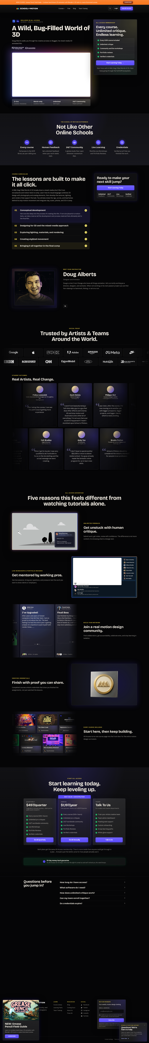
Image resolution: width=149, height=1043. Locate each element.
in (65, 306)
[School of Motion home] (27, 8)
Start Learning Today (115, 63)
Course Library (57, 1005)
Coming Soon (71, 1007)
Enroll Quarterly (40, 840)
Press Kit (70, 1013)
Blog (74, 8)
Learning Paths (58, 1007)
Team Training (83, 8)
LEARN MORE (128, 2)
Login (116, 8)
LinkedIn (86, 1013)
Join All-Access (126, 8)
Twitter (85, 1007)
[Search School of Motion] (110, 8)
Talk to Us (109, 840)
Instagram (86, 1010)
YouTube (85, 1016)
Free (68, 8)
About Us (70, 1010)
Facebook (86, 1005)
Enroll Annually (74, 840)
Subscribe (111, 1020)
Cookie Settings (109, 1039)
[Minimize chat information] (144, 1025)
